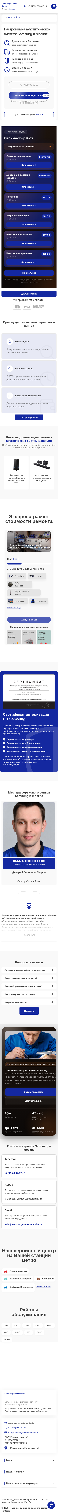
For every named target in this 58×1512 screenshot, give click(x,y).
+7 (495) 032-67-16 (37, 6)
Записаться (27, 165)
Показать (29, 1011)
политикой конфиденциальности (33, 102)
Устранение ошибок (17, 215)
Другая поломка (29, 294)
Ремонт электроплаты (19, 253)
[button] (23, 891)
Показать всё (29, 272)
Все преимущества (29, 417)
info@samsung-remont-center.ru (23, 1224)
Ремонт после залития (19, 234)
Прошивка (12, 196)
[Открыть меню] (54, 6)
